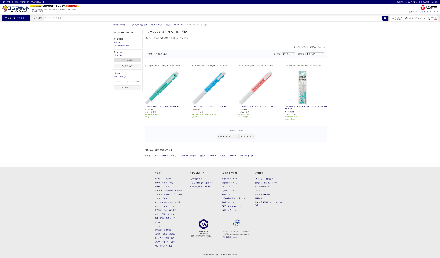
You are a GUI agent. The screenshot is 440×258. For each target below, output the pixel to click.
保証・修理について (230, 210)
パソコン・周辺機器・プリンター (168, 194)
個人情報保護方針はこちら (230, 237)
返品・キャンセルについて (233, 206)
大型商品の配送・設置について (235, 198)
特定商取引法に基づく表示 (266, 183)
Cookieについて (261, 191)
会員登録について (229, 183)
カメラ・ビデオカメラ (163, 198)
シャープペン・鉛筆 (188, 156)
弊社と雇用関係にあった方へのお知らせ (269, 203)
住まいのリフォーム (413, 2)
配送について (227, 194)
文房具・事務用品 (156, 25)
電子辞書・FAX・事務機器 (165, 210)
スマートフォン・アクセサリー (167, 206)
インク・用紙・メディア (164, 214)
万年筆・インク (151, 156)
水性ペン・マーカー (228, 156)
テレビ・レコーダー (162, 179)
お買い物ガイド (413, 11)
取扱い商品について (230, 179)
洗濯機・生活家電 (161, 187)
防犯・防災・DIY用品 (163, 246)
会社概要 (434, 2)
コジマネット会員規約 (264, 179)
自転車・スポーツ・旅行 (164, 242)
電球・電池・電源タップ (164, 218)
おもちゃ (158, 226)
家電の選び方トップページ (201, 187)
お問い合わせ (424, 11)
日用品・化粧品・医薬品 (164, 234)
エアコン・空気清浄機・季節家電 (168, 191)
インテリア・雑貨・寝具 (139, 25)
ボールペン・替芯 (168, 156)
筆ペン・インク (246, 156)
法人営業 (426, 2)
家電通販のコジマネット (120, 25)
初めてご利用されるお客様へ (201, 183)
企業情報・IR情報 (262, 194)
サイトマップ (434, 11)
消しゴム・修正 (178, 25)
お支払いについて (229, 191)
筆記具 (168, 25)
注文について (227, 187)
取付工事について (229, 202)
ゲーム (157, 222)
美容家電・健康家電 (162, 230)
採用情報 (258, 198)
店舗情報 (400, 2)
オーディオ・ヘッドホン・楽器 (167, 202)
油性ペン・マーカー (208, 156)
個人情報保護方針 (262, 187)
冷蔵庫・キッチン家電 (163, 183)
